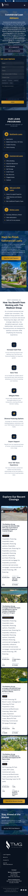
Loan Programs (6, 854)
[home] (5, 5)
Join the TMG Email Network (12, 828)
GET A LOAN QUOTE (14, 47)
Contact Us (6, 860)
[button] (24, 5)
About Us (5, 857)
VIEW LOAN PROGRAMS (14, 51)
